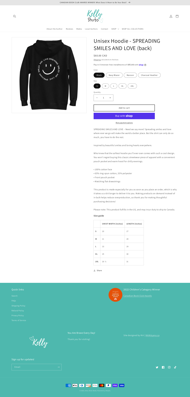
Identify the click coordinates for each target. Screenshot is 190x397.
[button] (15, 16)
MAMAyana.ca (153, 335)
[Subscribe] (58, 367)
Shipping (97, 60)
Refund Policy (18, 310)
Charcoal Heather (149, 75)
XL (122, 86)
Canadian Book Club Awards (138, 295)
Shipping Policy (18, 305)
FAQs (14, 300)
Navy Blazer (114, 75)
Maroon (130, 75)
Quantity (97, 92)
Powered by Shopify (104, 391)
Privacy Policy (18, 315)
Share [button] (99, 270)
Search (15, 296)
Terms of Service (19, 320)
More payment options (124, 123)
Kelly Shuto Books (91, 391)
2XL (132, 86)
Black (99, 75)
